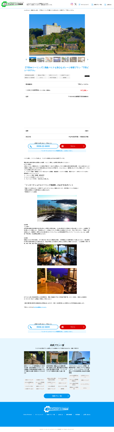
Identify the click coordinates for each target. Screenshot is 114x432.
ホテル (41, 77)
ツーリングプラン (85, 384)
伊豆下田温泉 (53, 77)
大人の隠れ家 (51, 386)
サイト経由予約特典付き (74, 384)
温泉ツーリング (40, 388)
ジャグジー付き (29, 386)
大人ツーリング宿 (62, 386)
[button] (87, 59)
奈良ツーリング (29, 379)
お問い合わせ (86, 414)
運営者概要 (69, 414)
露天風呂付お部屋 (29, 75)
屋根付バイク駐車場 (29, 77)
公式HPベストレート (51, 383)
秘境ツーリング (40, 386)
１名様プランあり (64, 75)
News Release (28, 414)
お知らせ (109, 4)
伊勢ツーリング (85, 380)
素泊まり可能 (41, 75)
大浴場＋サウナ (40, 379)
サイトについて (85, 4)
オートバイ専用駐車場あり (40, 383)
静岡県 (64, 77)
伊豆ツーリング (53, 75)
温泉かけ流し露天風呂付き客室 (51, 379)
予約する (72, 146)
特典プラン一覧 (98, 4)
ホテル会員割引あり (29, 383)
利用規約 (77, 414)
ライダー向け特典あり (62, 379)
